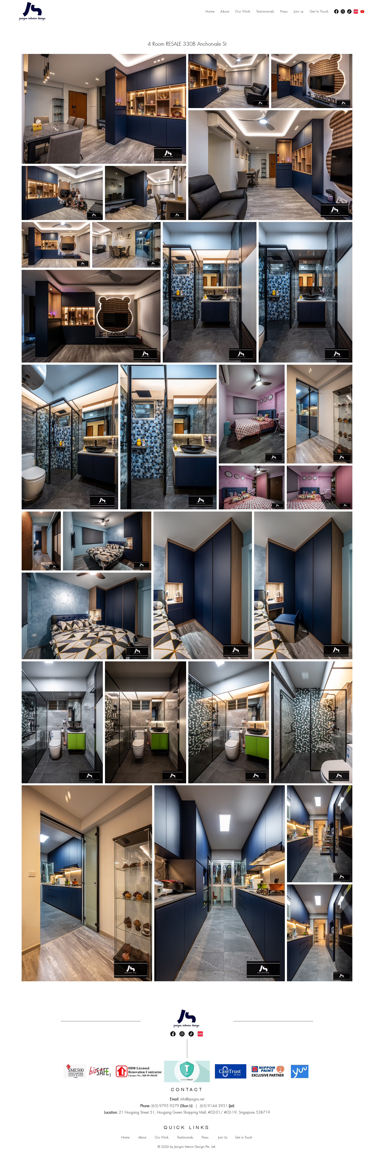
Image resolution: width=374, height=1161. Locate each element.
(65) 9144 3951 (214, 1105)
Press (205, 1137)
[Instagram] (343, 11)
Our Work (161, 1137)
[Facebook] (336, 11)
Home (125, 1137)
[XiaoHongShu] (356, 11)
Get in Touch (243, 1137)
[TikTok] (349, 11)
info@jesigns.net (192, 1098)
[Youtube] (362, 11)
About (142, 1137)
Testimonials (185, 1137)
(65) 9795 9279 (165, 1105)
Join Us (222, 1137)
